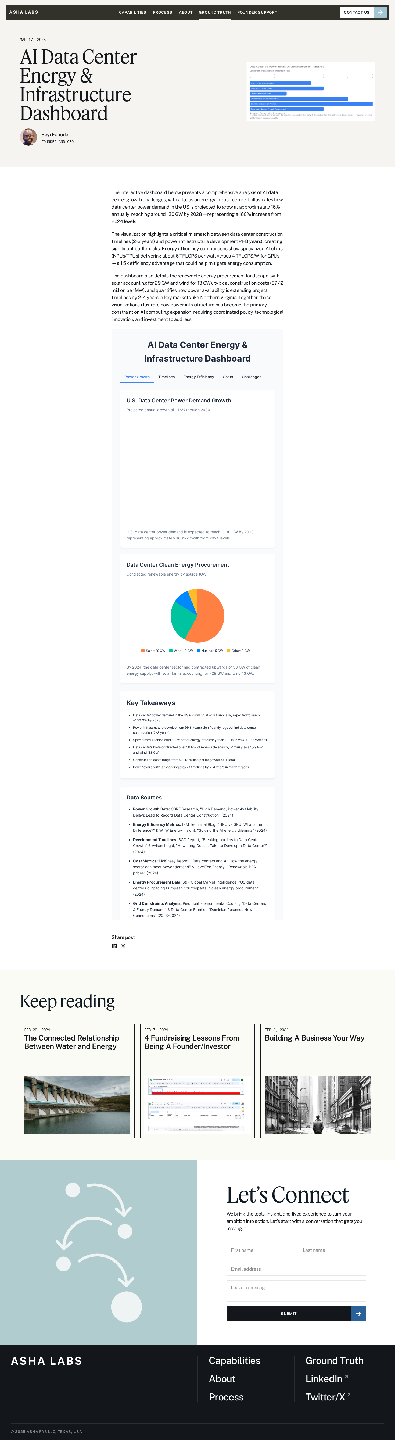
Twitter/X (326, 1397)
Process (226, 1397)
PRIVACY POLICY (367, 1432)
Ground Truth (335, 1360)
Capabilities (234, 1360)
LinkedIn (324, 1378)
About (222, 1378)
